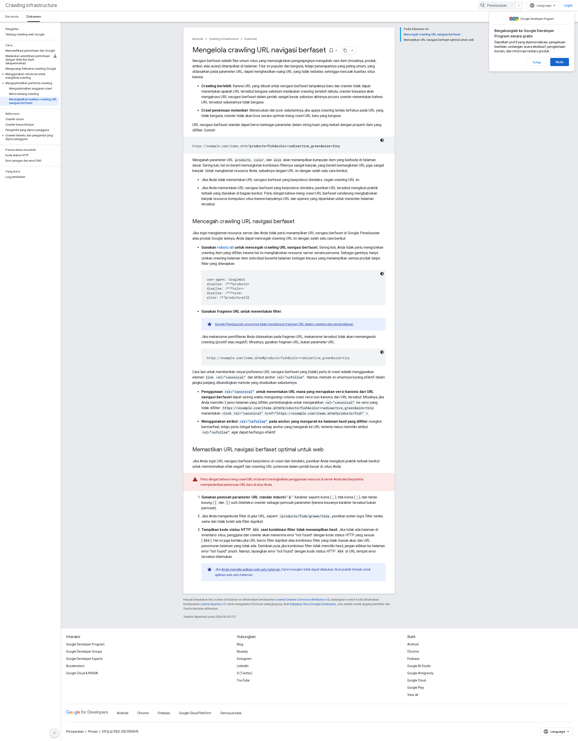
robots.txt (225, 247)
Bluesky (242, 651)
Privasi (93, 731)
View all (412, 695)
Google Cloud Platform (195, 713)
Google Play (415, 687)
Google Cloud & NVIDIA (82, 673)
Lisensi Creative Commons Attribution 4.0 (302, 599)
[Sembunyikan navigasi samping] (54, 732)
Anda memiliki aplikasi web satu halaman (250, 569)
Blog (240, 644)
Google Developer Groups (84, 651)
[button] (29, 75)
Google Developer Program (85, 644)
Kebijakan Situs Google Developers (313, 604)
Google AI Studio (419, 666)
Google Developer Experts (84, 659)
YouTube (243, 680)
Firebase (413, 659)
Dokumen (33, 16)
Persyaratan (75, 731)
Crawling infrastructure (31, 5)
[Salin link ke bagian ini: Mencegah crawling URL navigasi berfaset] (299, 222)
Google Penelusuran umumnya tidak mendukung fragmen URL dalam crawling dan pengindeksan (284, 324)
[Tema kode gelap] (382, 140)
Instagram (244, 659)
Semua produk (230, 713)
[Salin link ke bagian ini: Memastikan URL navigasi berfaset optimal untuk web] (328, 450)
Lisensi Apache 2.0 (212, 604)
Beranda (11, 16)
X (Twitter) (244, 673)
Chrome (413, 651)
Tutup (536, 62)
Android (413, 644)
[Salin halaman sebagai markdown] (345, 50)
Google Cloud (416, 680)
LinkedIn (243, 666)
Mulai (560, 62)
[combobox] (500, 5)
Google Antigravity (420, 673)
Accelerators (75, 666)
